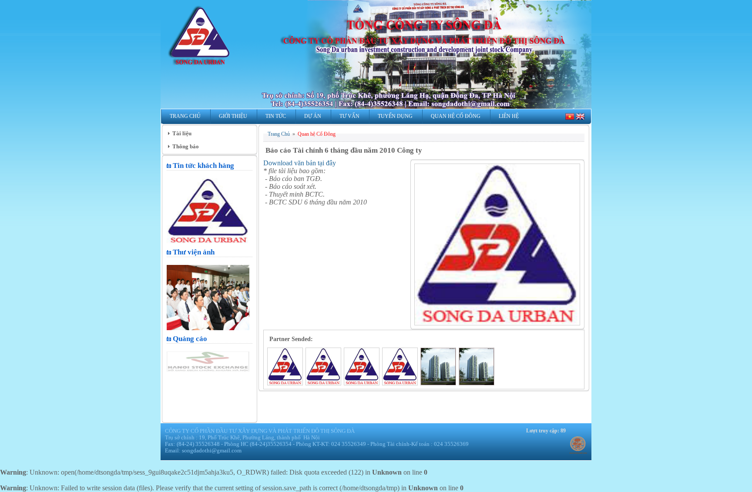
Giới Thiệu (233, 116)
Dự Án (312, 116)
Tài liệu (181, 133)
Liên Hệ (509, 116)
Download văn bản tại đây (299, 163)
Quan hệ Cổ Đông (455, 116)
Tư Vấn (349, 116)
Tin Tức (275, 116)
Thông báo (185, 146)
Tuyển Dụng (395, 116)
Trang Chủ (185, 116)
